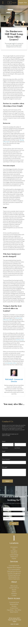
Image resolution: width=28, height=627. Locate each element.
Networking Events (14, 579)
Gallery (14, 591)
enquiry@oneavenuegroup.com (10, 434)
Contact (14, 595)
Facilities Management (14, 573)
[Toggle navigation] (10, 2)
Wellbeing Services (14, 577)
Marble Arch (14, 556)
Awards (14, 589)
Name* (4, 441)
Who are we (14, 586)
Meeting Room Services (14, 571)
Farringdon (14, 551)
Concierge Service (14, 565)
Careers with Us (14, 588)
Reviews (14, 606)
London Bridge (14, 554)
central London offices (11, 363)
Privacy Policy (14, 608)
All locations (14, 547)
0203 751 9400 (6, 435)
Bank (14, 549)
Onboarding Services (14, 575)
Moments (14, 593)
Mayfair (14, 558)
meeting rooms (20, 339)
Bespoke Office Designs (14, 567)
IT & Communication (14, 569)
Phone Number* (6, 459)
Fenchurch (14, 553)
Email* (3, 451)
